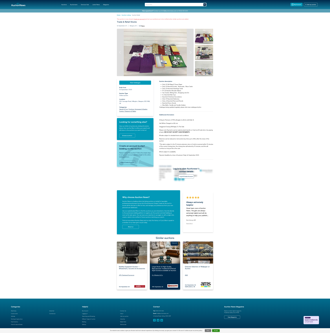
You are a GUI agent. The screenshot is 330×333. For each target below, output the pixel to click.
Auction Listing (126, 15)
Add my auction (124, 316)
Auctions (64, 4)
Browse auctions (127, 135)
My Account (85, 311)
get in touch (139, 222)
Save (143, 26)
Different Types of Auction (88, 319)
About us (130, 226)
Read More (189, 223)
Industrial (51, 311)
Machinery (13, 311)
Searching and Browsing (88, 316)
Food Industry (14, 321)
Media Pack (123, 321)
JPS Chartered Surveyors (126, 275)
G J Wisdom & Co (157, 275)
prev (120, 52)
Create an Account (164, 203)
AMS (186, 275)
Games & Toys (123, 109)
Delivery (84, 324)
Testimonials (123, 324)
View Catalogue (135, 83)
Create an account (139, 19)
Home (118, 15)
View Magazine (232, 317)
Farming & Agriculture (16, 319)
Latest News (96, 4)
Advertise (122, 319)
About (121, 313)
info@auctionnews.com (169, 11)
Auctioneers (73, 4)
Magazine (106, 4)
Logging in (85, 313)
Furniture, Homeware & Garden (138, 109)
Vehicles (13, 316)
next (190, 52)
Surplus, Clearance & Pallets (127, 111)
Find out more (126, 220)
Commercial (52, 313)
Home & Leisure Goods (16, 324)
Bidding (84, 321)
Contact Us (123, 311)
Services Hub (85, 4)
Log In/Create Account (127, 162)
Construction (14, 313)
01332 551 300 (183, 11)
